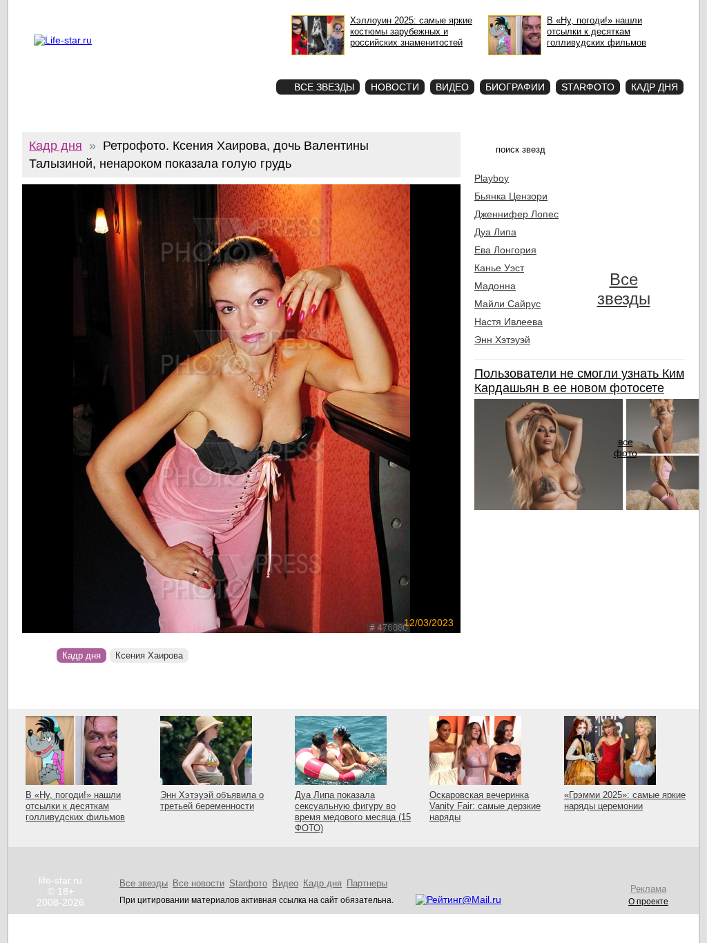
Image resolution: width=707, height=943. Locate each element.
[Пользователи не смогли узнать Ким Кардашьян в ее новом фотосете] (548, 506)
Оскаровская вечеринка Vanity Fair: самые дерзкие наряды (485, 806)
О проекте (92, 11)
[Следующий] (307, 408)
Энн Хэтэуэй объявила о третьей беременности (212, 800)
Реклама (132, 11)
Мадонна (495, 285)
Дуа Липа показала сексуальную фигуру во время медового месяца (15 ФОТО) (353, 811)
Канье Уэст (499, 267)
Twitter (164, 11)
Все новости (198, 883)
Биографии (515, 87)
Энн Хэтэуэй (502, 339)
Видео (452, 87)
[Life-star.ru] (63, 40)
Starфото (224, 62)
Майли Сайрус (507, 303)
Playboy (491, 178)
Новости (395, 87)
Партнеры (367, 883)
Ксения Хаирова (149, 655)
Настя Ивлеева (508, 321)
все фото (625, 447)
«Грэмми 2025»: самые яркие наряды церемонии (625, 800)
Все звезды (623, 289)
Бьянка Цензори (511, 196)
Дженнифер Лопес (516, 214)
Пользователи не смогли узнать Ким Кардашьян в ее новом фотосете (579, 381)
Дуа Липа (495, 231)
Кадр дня (654, 87)
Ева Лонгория (505, 249)
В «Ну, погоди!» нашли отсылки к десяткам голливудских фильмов (75, 806)
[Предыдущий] (88, 408)
